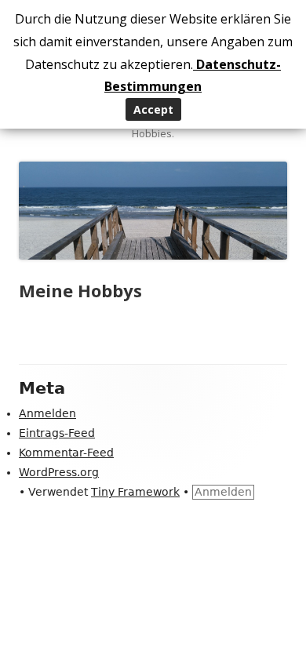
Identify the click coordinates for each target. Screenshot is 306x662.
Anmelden (47, 413)
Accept (153, 109)
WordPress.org (59, 472)
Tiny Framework (135, 492)
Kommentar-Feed (66, 452)
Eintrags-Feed (57, 433)
